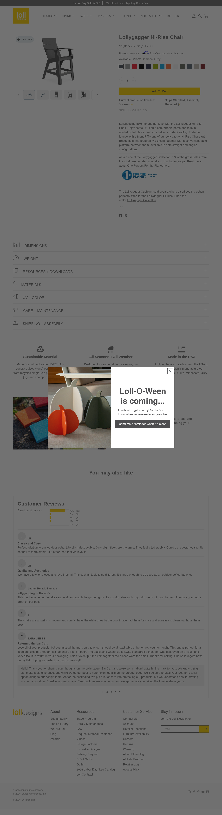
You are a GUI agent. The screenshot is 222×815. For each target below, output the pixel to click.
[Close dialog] (170, 371)
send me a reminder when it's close (142, 424)
